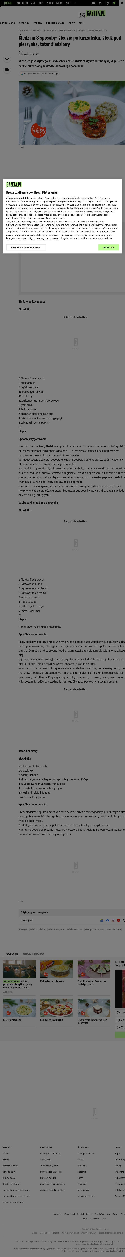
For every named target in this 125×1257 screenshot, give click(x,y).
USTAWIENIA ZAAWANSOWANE (26, 247)
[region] (62, 216)
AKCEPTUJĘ (108, 247)
